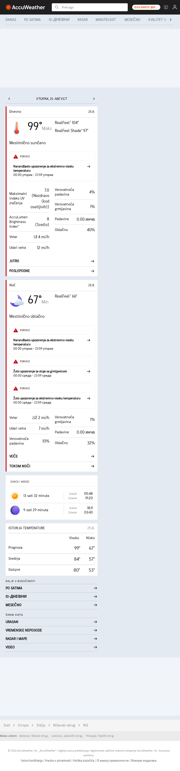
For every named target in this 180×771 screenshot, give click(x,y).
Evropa (23, 725)
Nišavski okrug (64, 725)
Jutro (14, 261)
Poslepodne (19, 271)
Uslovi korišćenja (32, 761)
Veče (13, 456)
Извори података (143, 761)
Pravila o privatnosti (58, 761)
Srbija (41, 725)
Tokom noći (19, 466)
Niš (85, 725)
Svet (7, 725)
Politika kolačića (84, 761)
